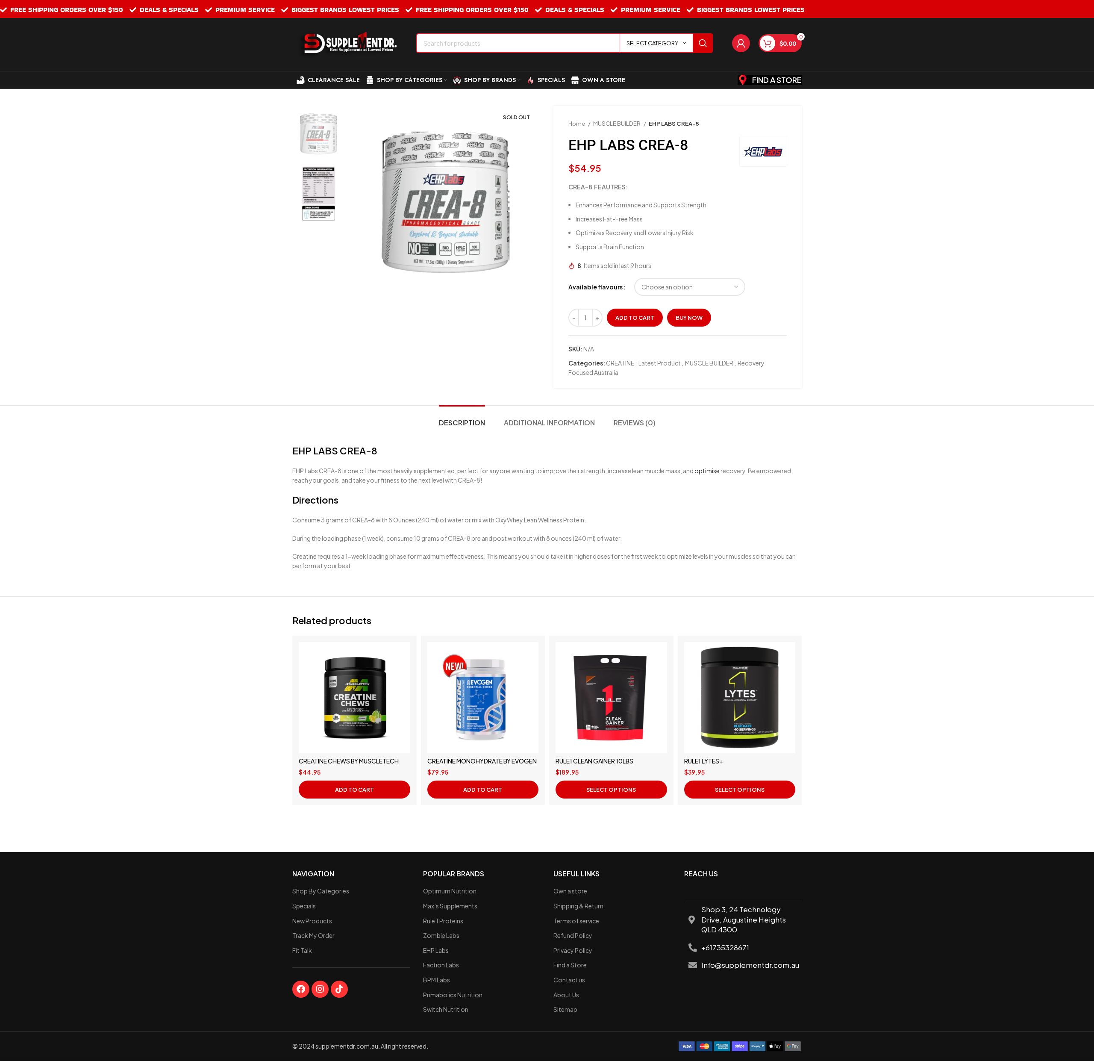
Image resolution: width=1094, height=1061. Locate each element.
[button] (354, 790)
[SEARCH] (703, 43)
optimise (707, 471)
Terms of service (576, 921)
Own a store (570, 891)
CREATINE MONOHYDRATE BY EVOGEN (482, 761)
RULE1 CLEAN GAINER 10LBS (594, 761)
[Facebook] (300, 989)
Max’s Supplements (450, 906)
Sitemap (565, 1009)
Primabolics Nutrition (452, 995)
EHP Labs (436, 950)
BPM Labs (436, 980)
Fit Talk (302, 950)
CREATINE (620, 363)
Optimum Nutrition (449, 891)
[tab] (462, 418)
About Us (566, 995)
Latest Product (659, 363)
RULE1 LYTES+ (703, 761)
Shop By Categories (320, 891)
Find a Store (570, 965)
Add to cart (634, 317)
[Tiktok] (339, 989)
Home (577, 123)
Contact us (569, 980)
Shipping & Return (578, 906)
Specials (304, 906)
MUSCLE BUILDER (617, 123)
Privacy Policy (572, 950)
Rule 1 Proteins (443, 921)
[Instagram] (320, 989)
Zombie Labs (441, 935)
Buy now (689, 317)
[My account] (741, 43)
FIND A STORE (777, 80)
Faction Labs (441, 965)
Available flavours (595, 287)
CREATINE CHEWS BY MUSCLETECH (349, 761)
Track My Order (313, 935)
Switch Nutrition (445, 1009)
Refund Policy (572, 935)
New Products (312, 921)
